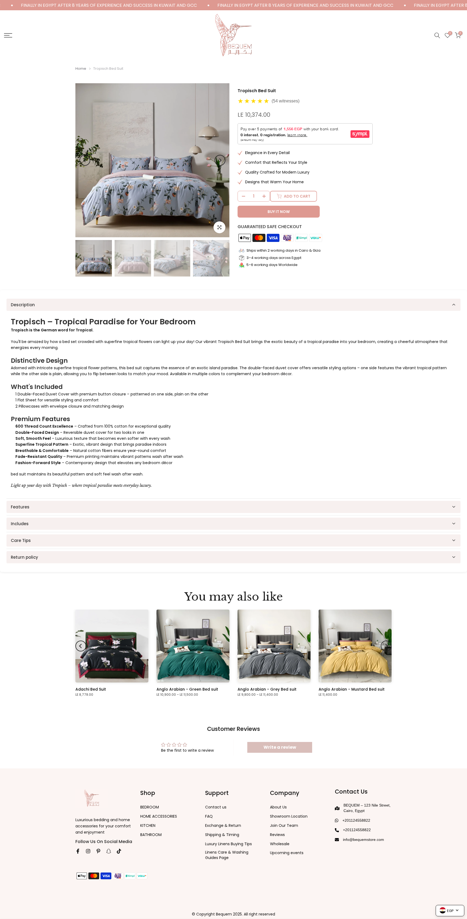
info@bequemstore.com (363, 839)
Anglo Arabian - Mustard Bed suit (352, 689)
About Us (278, 807)
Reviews (277, 834)
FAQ (209, 816)
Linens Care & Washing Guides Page (226, 855)
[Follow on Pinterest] (98, 851)
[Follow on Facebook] (77, 851)
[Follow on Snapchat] (108, 851)
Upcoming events (286, 852)
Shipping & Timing (222, 834)
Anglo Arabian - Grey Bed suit (267, 689)
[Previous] (84, 160)
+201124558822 (356, 820)
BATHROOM (151, 834)
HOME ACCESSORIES (158, 816)
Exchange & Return (223, 825)
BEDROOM (149, 807)
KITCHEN (147, 825)
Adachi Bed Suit (90, 689)
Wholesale (279, 844)
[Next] (220, 160)
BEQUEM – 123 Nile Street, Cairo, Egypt (367, 808)
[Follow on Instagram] (88, 851)
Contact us (215, 807)
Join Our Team (284, 825)
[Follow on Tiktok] (118, 851)
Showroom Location (289, 816)
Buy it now (279, 211)
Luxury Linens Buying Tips (228, 844)
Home (80, 68)
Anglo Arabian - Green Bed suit (187, 689)
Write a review (279, 747)
